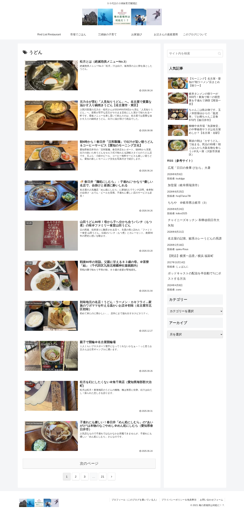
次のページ (89, 463)
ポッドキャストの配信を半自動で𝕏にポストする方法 (194, 276)
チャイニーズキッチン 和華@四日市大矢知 (193, 222)
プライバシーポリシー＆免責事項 (179, 499)
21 (102, 476)
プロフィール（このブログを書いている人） (135, 499)
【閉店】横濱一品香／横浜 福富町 (190, 256)
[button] (219, 53)
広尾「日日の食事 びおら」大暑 (189, 167)
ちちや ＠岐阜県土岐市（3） (188, 202)
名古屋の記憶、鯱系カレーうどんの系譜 (195, 238)
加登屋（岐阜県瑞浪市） (184, 185)
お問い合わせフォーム (211, 499)
